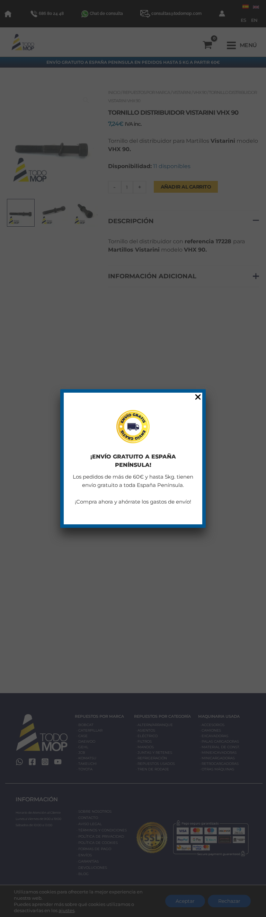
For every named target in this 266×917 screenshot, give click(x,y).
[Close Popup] (198, 397)
